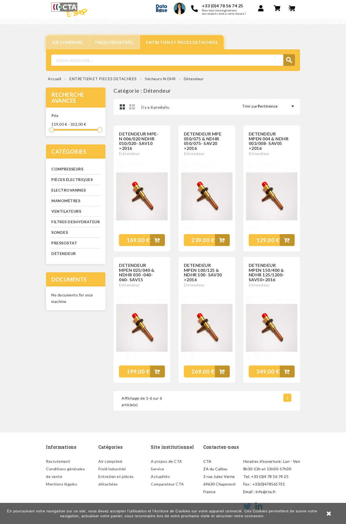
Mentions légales (61, 484)
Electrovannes (68, 190)
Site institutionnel (172, 447)
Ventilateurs (66, 211)
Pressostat (64, 243)
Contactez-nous (221, 447)
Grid (122, 106)
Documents (69, 279)
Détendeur (63, 253)
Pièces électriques (72, 179)
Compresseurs (67, 169)
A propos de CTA (166, 461)
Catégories (68, 151)
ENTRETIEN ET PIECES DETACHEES (182, 42)
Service (157, 469)
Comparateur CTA (167, 484)
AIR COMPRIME (67, 42)
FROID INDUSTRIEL (114, 42)
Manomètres (65, 200)
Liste (132, 106)
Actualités (160, 476)
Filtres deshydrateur (75, 221)
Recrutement (58, 461)
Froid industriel (112, 469)
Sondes (59, 232)
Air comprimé (110, 461)
